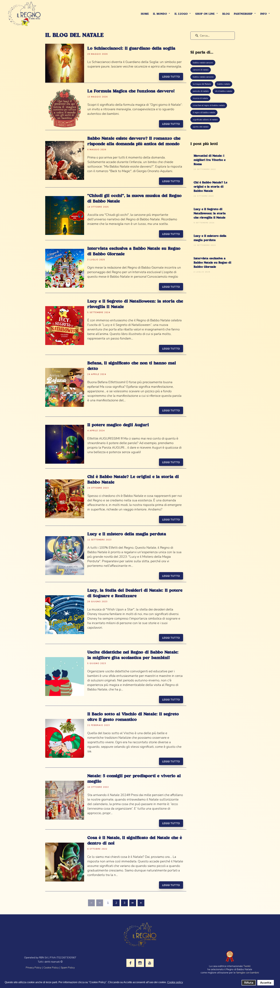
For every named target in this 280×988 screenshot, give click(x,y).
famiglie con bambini (247, 972)
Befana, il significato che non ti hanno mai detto (131, 366)
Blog (226, 14)
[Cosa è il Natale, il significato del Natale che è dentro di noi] (65, 862)
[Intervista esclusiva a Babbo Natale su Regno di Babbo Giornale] (65, 268)
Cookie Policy (51, 967)
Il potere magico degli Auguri (118, 425)
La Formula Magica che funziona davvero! (131, 91)
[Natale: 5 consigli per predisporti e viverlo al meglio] (65, 800)
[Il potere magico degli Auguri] (65, 444)
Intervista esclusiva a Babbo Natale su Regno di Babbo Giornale (134, 251)
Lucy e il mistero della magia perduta (126, 534)
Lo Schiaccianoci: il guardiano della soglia (131, 49)
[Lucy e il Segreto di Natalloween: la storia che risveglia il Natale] (65, 325)
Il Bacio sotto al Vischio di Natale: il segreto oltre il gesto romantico (133, 717)
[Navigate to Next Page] (132, 902)
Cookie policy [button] (175, 982)
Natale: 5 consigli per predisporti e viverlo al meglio (134, 779)
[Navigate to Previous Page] (99, 902)
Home (145, 14)
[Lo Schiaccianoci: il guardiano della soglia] (65, 63)
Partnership (243, 14)
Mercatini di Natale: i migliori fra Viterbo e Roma (210, 160)
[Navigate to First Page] (91, 902)
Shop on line (205, 14)
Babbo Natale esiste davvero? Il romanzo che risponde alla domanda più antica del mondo (134, 141)
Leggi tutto (171, 77)
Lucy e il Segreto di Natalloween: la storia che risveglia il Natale (135, 304)
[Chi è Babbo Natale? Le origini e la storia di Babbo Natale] (65, 499)
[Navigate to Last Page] (141, 902)
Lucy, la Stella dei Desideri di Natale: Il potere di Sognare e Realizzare (134, 593)
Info (263, 14)
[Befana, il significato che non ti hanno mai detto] (65, 387)
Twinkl (247, 966)
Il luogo (181, 14)
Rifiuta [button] (248, 983)
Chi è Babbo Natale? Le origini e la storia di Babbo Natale (133, 479)
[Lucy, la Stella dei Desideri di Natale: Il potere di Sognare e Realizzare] (65, 615)
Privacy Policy (33, 967)
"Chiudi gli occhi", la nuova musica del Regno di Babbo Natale (134, 198)
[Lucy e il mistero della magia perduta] (65, 556)
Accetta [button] (265, 983)
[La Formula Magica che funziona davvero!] (65, 108)
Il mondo (160, 14)
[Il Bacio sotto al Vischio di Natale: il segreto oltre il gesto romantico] (65, 738)
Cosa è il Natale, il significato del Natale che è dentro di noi (134, 840)
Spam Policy (68, 967)
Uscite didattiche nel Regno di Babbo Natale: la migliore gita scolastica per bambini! (133, 655)
